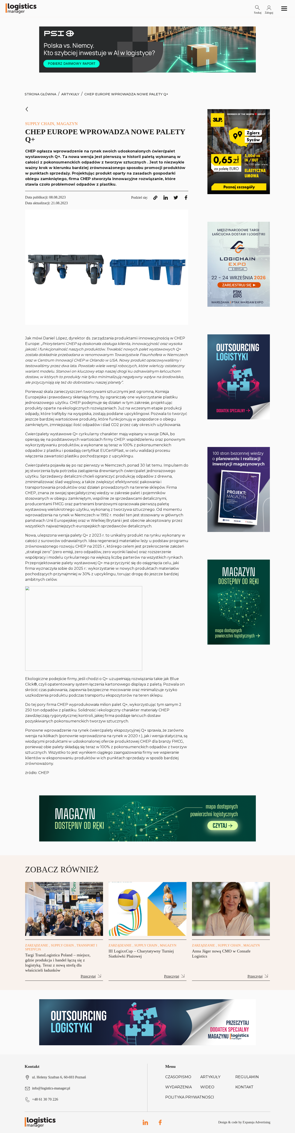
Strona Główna (40, 94)
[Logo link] (21, 8)
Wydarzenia (178, 1087)
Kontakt (244, 1087)
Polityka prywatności (189, 1097)
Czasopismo (178, 1077)
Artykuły (70, 94)
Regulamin (247, 1077)
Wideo (207, 1087)
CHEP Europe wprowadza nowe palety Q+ (126, 94)
